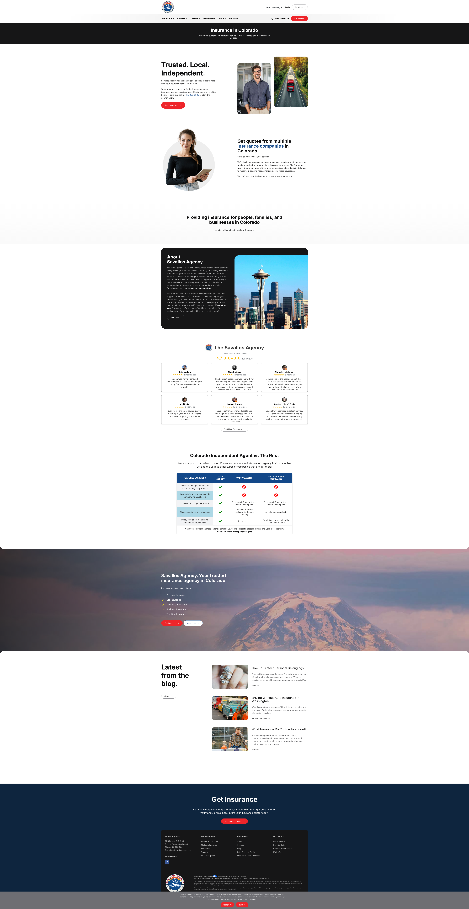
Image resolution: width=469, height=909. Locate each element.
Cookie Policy (222, 876)
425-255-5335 (192, 95)
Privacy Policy (208, 876)
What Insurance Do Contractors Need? (279, 729)
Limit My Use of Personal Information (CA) (256, 878)
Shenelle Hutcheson (288, 372)
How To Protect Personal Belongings (278, 668)
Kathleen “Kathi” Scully (288, 404)
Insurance (255, 685)
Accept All (227, 905)
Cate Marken (187, 372)
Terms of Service (234, 876)
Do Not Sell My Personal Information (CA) (228, 878)
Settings (253, 899)
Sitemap (243, 876)
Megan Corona (237, 404)
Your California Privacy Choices (203, 878)
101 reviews (247, 359)
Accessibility (198, 876)
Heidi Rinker (188, 404)
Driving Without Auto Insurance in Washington (275, 699)
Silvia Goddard (238, 372)
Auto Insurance (257, 718)
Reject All (242, 905)
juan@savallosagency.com (180, 850)
